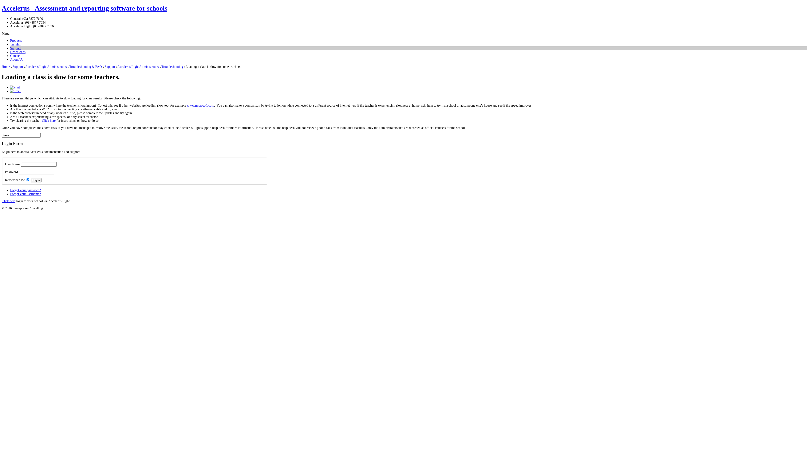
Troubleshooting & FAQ (85, 66)
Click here (49, 120)
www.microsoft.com (200, 105)
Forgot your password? (25, 190)
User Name (12, 164)
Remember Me (15, 180)
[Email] (15, 91)
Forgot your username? (25, 194)
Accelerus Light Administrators (46, 66)
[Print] (15, 87)
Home (6, 66)
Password (11, 172)
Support (17, 66)
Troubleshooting (172, 66)
